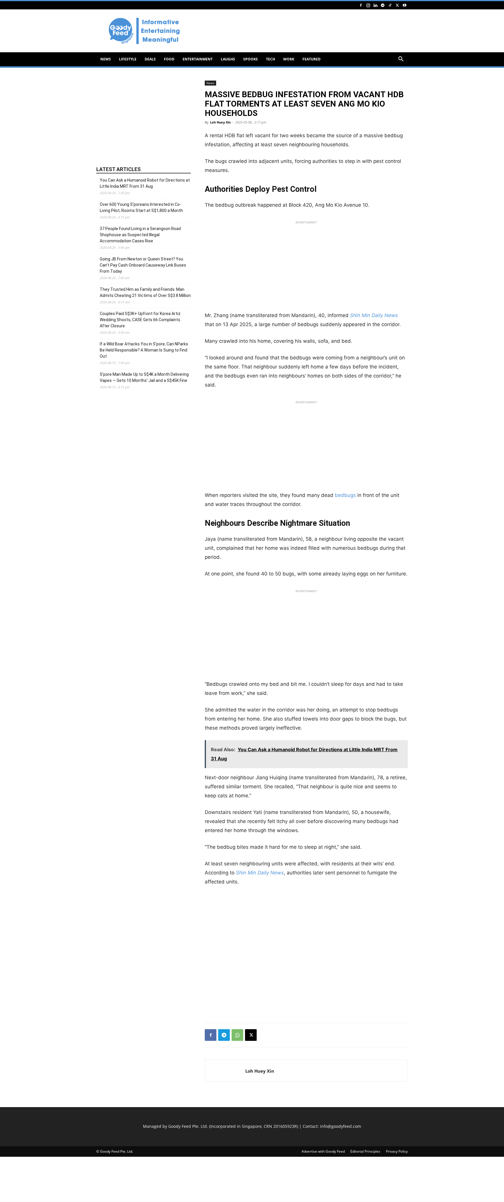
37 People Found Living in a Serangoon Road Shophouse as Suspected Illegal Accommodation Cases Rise (140, 234)
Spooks (250, 59)
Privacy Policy (397, 1151)
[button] (401, 59)
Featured (311, 59)
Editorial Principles (365, 1151)
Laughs (228, 59)
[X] (397, 5)
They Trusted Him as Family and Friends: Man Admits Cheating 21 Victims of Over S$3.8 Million (145, 292)
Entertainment (198, 59)
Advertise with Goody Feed (323, 1151)
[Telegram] (382, 5)
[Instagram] (368, 5)
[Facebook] (361, 5)
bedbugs (345, 495)
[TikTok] (390, 5)
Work (288, 59)
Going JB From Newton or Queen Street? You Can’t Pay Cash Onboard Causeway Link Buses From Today (143, 265)
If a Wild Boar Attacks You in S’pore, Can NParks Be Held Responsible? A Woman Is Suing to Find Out (144, 350)
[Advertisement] (301, 31)
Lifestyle (127, 59)
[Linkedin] (375, 5)
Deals (150, 59)
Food (169, 59)
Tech (270, 59)
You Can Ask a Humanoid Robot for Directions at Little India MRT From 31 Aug (145, 183)
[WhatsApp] (237, 1035)
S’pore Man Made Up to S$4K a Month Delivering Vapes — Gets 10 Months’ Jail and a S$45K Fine (144, 377)
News (105, 59)
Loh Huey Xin (220, 122)
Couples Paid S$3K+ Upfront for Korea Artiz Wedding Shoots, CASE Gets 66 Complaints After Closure (140, 319)
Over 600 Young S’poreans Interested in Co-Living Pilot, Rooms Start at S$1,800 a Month (141, 207)
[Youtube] (404, 5)
